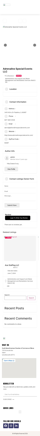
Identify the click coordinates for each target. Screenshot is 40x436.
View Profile (11, 169)
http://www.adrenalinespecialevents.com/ (18, 135)
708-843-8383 (12, 271)
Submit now (12, 205)
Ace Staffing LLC (12, 265)
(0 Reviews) (10, 75)
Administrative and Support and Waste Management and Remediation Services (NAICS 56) (20, 80)
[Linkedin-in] (16, 425)
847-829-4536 (9, 120)
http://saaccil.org (12, 163)
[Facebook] (5, 425)
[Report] (24, 21)
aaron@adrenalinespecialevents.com (17, 128)
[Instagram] (11, 425)
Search (7, 295)
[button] (29, 5)
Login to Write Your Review (19, 218)
